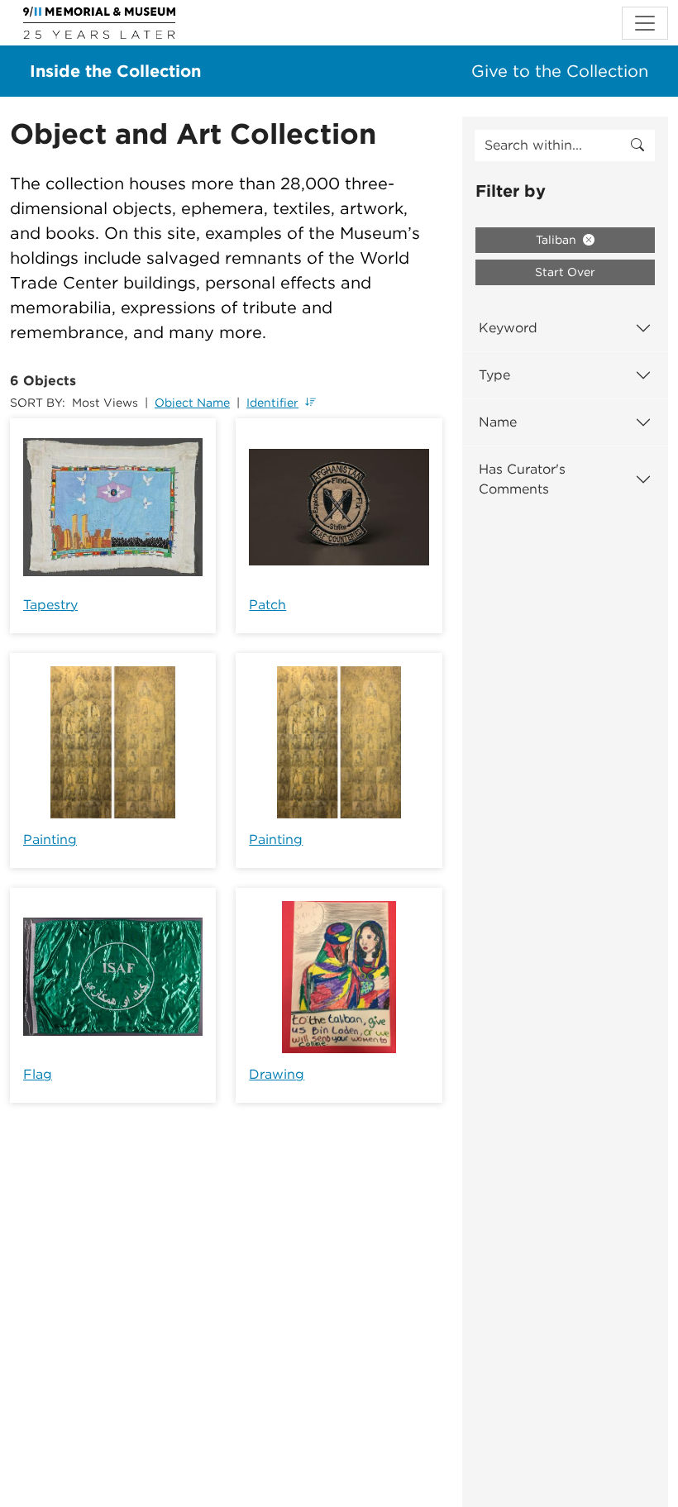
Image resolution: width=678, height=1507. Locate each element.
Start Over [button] (565, 272)
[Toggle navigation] (645, 23)
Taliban (558, 239)
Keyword (508, 328)
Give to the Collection (559, 71)
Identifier (272, 402)
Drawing (276, 1074)
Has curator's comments (522, 479)
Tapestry (50, 605)
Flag (37, 1074)
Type (494, 375)
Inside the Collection (115, 71)
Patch (267, 605)
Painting (50, 839)
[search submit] (637, 145)
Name (498, 422)
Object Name (192, 402)
